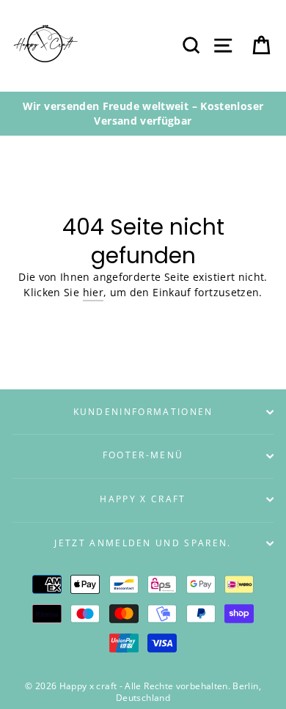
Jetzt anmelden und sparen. (142, 542)
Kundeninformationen (143, 411)
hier (93, 292)
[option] (143, 113)
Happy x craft (143, 498)
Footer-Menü (143, 454)
